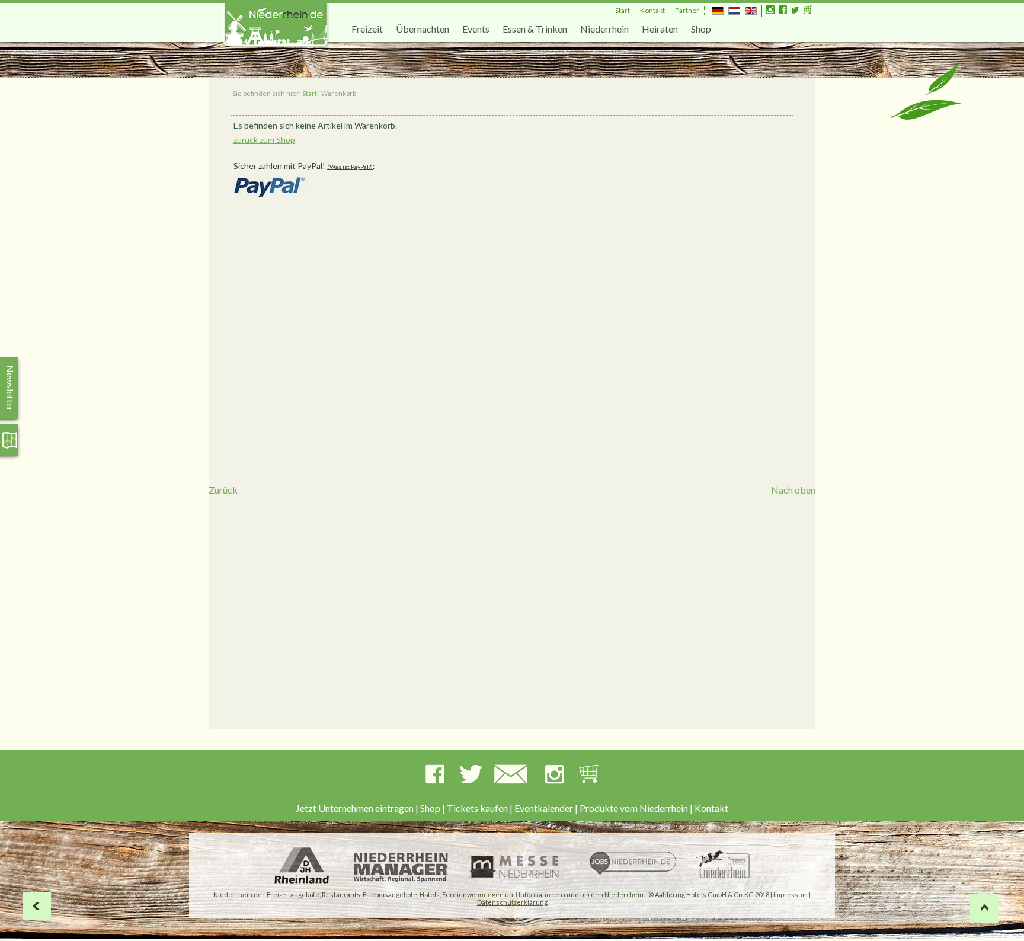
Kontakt (652, 10)
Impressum (790, 894)
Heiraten (660, 28)
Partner (687, 10)
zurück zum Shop (264, 140)
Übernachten (422, 28)
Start (622, 10)
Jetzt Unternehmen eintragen (355, 808)
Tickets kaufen (477, 808)
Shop (701, 28)
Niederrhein (604, 28)
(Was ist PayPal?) (350, 166)
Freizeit (367, 28)
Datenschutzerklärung (512, 902)
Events (475, 28)
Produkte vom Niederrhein (634, 808)
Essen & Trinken (535, 28)
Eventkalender (543, 808)
